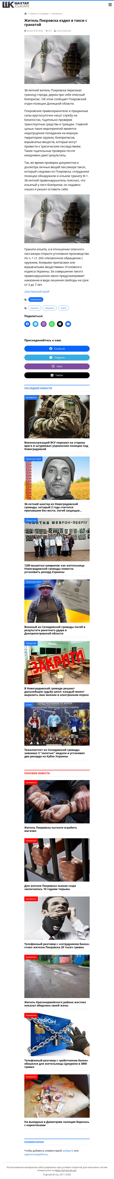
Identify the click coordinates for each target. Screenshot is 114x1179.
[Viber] (44, 324)
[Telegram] (35, 324)
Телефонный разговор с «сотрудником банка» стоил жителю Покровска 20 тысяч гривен (57, 945)
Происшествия (33, 458)
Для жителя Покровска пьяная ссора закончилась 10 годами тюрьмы (50, 887)
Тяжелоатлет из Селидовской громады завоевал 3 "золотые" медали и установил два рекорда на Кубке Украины (54, 753)
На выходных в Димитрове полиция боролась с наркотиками (56, 1123)
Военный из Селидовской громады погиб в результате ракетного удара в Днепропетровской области (54, 630)
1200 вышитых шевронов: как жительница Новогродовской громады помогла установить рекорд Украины (54, 569)
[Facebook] (27, 324)
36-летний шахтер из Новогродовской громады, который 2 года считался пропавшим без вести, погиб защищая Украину (52, 507)
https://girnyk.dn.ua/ (65, 1170)
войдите (68, 1150)
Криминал (36, 299)
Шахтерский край (36, 291)
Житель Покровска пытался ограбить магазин (50, 829)
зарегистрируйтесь (36, 1154)
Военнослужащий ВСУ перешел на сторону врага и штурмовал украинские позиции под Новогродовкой (56, 446)
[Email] (68, 324)
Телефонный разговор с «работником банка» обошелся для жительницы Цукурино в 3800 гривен (56, 1063)
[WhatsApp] (52, 324)
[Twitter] (60, 324)
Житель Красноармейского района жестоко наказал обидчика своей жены (55, 1004)
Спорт (29, 704)
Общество (31, 520)
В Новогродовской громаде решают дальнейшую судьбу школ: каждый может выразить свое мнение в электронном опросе (56, 691)
